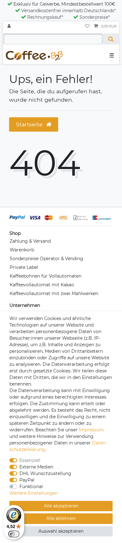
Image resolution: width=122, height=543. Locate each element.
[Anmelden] (9, 26)
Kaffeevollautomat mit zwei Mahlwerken (54, 293)
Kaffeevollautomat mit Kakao (42, 285)
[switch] (13, 534)
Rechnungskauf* (45, 17)
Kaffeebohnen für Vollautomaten (45, 276)
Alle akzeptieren (61, 506)
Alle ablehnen (61, 518)
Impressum (91, 430)
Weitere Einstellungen (33, 493)
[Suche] (111, 39)
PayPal (26, 480)
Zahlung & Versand (30, 241)
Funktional (31, 486)
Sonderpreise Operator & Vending (46, 258)
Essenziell (29, 460)
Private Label (24, 267)
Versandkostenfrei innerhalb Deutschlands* (68, 10)
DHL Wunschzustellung (45, 473)
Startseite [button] (30, 124)
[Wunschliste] (87, 26)
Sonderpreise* (94, 17)
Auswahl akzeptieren (61, 531)
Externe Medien (36, 467)
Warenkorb (22, 250)
